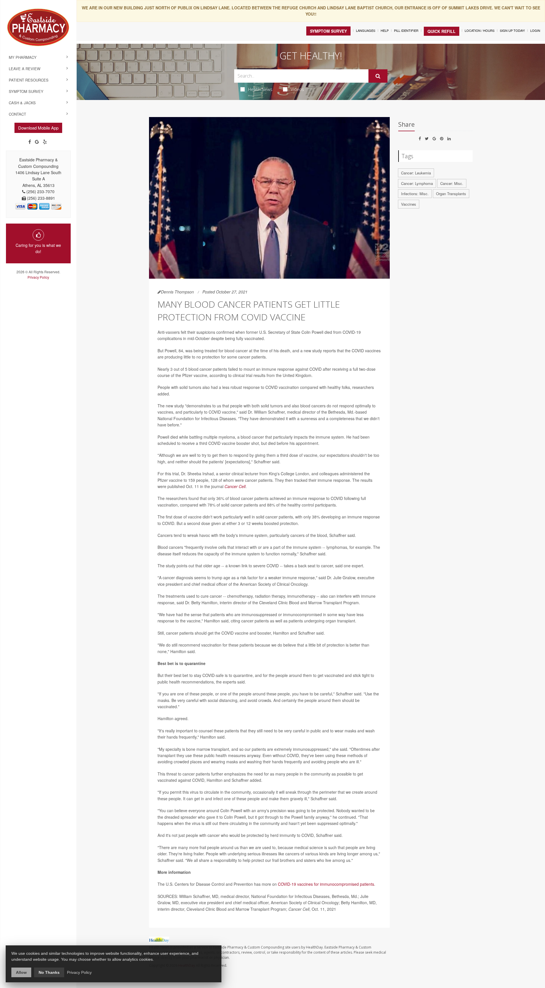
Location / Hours (479, 30)
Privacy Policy (38, 277)
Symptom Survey (26, 91)
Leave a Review (24, 68)
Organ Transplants (451, 193)
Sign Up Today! (512, 30)
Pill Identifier (406, 30)
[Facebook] (29, 142)
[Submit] (377, 76)
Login (535, 30)
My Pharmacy (23, 57)
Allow (21, 972)
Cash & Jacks (22, 102)
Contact (17, 114)
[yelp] (45, 142)
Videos (297, 89)
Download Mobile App (38, 128)
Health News (260, 89)
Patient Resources (29, 80)
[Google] (37, 142)
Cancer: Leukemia (416, 173)
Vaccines (408, 204)
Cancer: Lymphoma (417, 183)
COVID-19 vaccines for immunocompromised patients (326, 884)
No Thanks (49, 972)
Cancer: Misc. (451, 183)
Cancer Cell (235, 486)
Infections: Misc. (415, 193)
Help (385, 30)
